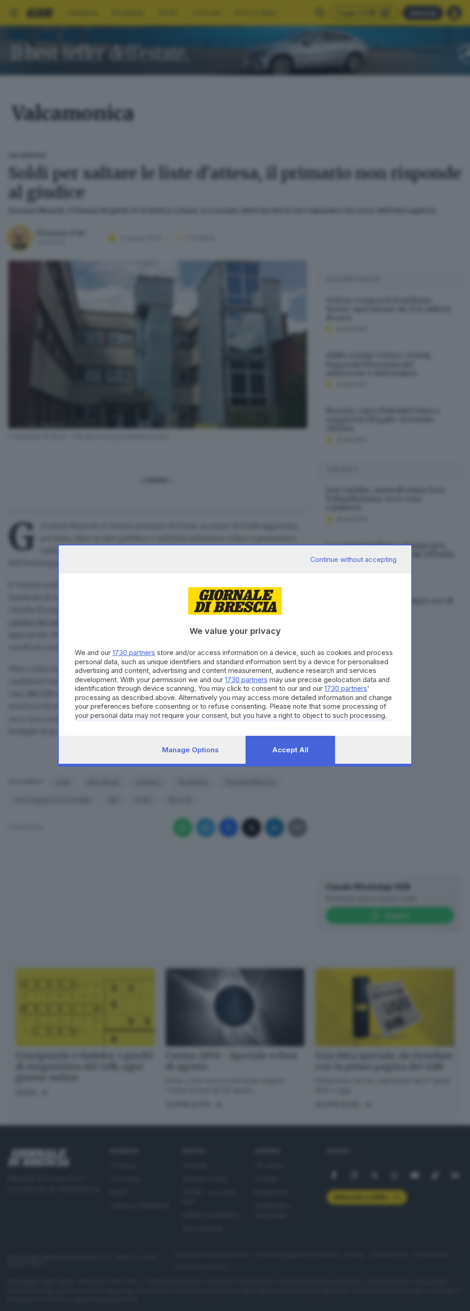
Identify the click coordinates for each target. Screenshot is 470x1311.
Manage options (190, 749)
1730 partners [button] (133, 652)
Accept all (290, 749)
